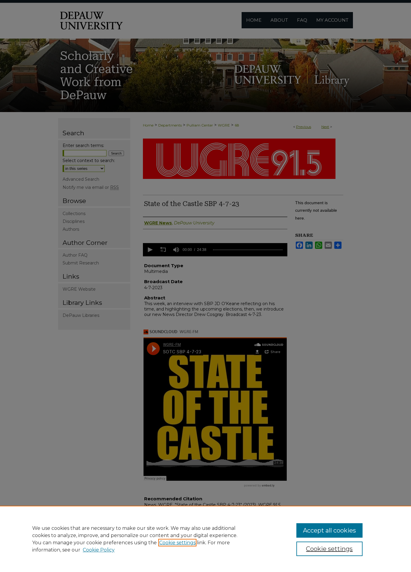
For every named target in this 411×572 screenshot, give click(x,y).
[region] (205, 539)
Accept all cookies (329, 530)
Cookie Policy (99, 550)
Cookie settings (177, 542)
